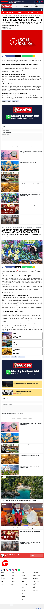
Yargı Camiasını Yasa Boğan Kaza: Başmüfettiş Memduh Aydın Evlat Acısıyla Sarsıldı (30, 173)
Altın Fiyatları (35, 580)
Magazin (13, 580)
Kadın (2, 584)
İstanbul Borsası (36, 577)
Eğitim (12, 574)
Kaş (23, 587)
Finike (23, 581)
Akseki (23, 572)
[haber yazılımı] (38, 608)
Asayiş (12, 575)
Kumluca (23, 594)
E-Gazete (28, 1)
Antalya (9, 227)
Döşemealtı (24, 578)
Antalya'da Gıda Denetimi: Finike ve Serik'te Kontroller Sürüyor (18, 528)
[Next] (42, 13)
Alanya (23, 575)
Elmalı (23, 580)
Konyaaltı (24, 591)
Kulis (2, 574)
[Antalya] (22, 514)
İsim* (3, 128)
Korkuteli (24, 593)
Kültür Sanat (3, 586)
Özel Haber (3, 578)
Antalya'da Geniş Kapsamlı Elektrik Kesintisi (28, 162)
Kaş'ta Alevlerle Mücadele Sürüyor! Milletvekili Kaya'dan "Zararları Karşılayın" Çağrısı (30, 216)
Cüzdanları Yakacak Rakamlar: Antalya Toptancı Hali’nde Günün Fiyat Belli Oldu (30, 195)
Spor (2, 580)
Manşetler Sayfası (36, 575)
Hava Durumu (35, 584)
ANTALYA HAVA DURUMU (12, 2)
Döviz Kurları (35, 578)
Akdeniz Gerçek (4, 15)
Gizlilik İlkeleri (35, 588)
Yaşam (2, 581)
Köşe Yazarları (35, 572)
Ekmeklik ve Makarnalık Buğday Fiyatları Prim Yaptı (29, 183)
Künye (34, 586)
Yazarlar (31, 1)
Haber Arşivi (35, 590)
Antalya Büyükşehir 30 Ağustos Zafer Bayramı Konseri (30, 205)
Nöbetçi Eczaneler (36, 583)
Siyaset (2, 577)
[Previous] (9, 13)
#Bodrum (4, 101)
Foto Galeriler (35, 574)
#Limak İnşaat (15, 101)
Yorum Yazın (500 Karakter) (7, 132)
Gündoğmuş (24, 584)
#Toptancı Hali (21, 356)
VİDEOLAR (16, 1)
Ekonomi (2, 575)
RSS (12, 605)
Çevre (12, 584)
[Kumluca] (22, 487)
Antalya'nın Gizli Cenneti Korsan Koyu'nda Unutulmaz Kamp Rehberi (19, 500)
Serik (23, 599)
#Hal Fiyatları (14, 356)
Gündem (9, 15)
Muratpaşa (24, 597)
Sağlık (12, 572)
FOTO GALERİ (21, 1)
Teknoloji (13, 581)
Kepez (23, 590)
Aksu (23, 574)
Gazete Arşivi (35, 591)
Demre (23, 577)
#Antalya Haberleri (5, 356)
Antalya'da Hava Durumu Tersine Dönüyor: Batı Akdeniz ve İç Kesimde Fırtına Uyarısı (31, 467)
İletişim (34, 587)
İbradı (23, 586)
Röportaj (13, 577)
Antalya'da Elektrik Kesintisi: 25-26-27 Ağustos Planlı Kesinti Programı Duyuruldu (31, 152)
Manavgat (24, 596)
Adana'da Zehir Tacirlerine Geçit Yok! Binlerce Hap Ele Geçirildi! (23, 12)
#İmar (9, 101)
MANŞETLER (11, 1)
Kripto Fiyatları (36, 581)
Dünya (12, 578)
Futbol (12, 583)
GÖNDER (40, 142)
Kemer (23, 588)
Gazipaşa (24, 583)
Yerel (2, 583)
